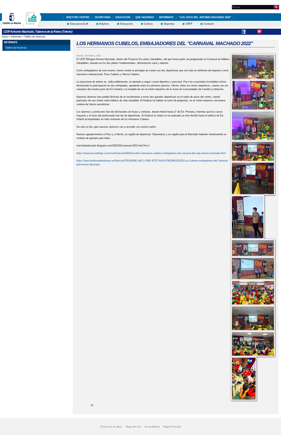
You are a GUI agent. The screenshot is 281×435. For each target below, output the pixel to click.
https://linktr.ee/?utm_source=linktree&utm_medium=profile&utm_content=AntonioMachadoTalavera (275, 31)
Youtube (259, 31)
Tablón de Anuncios (16, 47)
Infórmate (166, 17)
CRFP (189, 23)
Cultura (148, 23)
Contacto (208, 23)
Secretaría (102, 17)
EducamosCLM (79, 23)
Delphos (104, 23)
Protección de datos (111, 426)
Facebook (243, 31)
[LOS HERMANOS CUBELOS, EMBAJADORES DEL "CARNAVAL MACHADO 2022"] (253, 67)
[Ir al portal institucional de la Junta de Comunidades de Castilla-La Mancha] (16, 25)
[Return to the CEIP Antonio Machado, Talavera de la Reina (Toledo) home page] (31, 25)
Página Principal (172, 426)
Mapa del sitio (133, 426)
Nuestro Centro (77, 17)
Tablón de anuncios (34, 36)
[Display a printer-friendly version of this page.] (91, 404)
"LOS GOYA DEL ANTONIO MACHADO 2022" (205, 17)
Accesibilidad (152, 426)
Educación (122, 17)
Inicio (5, 36)
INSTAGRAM (251, 31)
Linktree (267, 31)
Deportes (169, 23)
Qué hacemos (144, 17)
